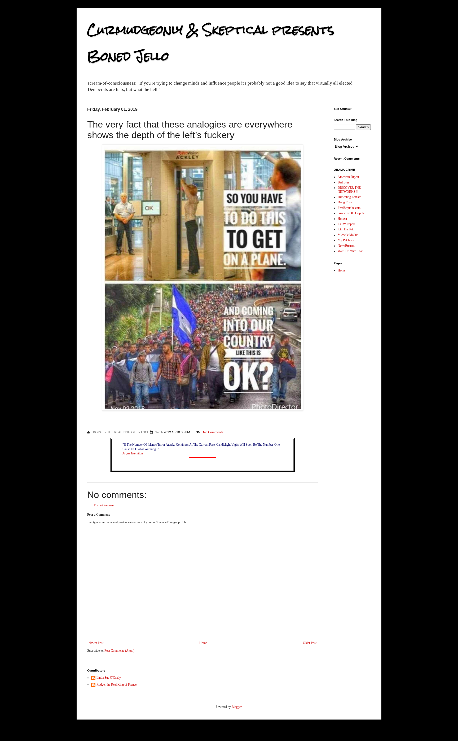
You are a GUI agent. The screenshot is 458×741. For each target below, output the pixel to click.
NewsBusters (346, 246)
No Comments (213, 432)
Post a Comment (104, 505)
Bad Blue (343, 182)
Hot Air (342, 219)
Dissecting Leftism (349, 197)
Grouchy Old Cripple (351, 213)
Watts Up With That (350, 251)
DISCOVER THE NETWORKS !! (349, 189)
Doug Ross (345, 202)
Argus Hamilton (132, 453)
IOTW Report (346, 224)
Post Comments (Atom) (119, 650)
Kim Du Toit (346, 229)
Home (203, 643)
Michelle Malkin (348, 235)
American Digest (348, 177)
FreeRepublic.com (349, 208)
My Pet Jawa (346, 240)
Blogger (236, 707)
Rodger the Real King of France (120, 432)
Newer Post (96, 643)
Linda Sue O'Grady (108, 677)
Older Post (309, 643)
